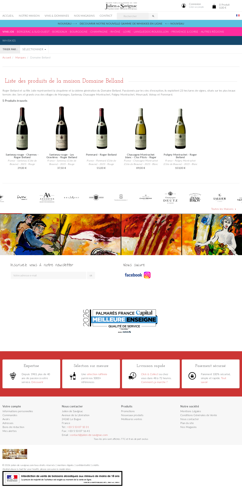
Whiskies (9, 40)
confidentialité (83, 465)
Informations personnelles (17, 411)
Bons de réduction (13, 426)
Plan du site (187, 422)
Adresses (7, 422)
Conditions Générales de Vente (198, 415)
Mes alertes (9, 430)
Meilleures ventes (131, 419)
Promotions (128, 411)
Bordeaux (59, 31)
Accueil (8, 15)
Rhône (115, 31)
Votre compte (11, 406)
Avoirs (6, 419)
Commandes (9, 415)
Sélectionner (33, 49)
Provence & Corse (184, 31)
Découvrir (37, 382)
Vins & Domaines (57, 15)
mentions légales (65, 465)
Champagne (99, 31)
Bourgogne (79, 31)
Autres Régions (212, 31)
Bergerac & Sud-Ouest (33, 31)
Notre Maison (29, 15)
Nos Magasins (84, 15)
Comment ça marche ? (154, 382)
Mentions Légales (190, 411)
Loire (127, 31)
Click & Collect (149, 374)
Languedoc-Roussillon (151, 31)
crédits (95, 465)
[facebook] (133, 275)
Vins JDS (8, 31)
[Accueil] (121, 6)
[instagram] (147, 275)
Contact (106, 15)
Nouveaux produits (132, 415)
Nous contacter (189, 419)
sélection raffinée (97, 374)
